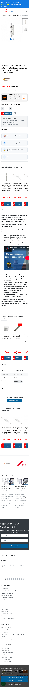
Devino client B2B (7, 662)
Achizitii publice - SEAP (8, 591)
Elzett (16, 377)
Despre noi (4, 588)
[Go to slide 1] (11, 39)
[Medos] (7, 466)
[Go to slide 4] (11, 579)
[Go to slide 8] (19, 579)
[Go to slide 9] (21, 579)
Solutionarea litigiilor (8, 639)
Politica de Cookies (7, 600)
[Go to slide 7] (17, 579)
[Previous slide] (3, 463)
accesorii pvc (18, 381)
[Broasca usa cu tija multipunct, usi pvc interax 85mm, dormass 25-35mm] (17, 177)
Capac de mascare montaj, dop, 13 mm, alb (6, 337)
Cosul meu (4, 611)
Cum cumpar (5, 609)
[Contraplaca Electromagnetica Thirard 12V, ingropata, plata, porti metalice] (6, 177)
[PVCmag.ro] (9, 10)
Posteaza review (14, 400)
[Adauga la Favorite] (15, 113)
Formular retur (6, 659)
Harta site (4, 632)
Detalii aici (24, 97)
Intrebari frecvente (7, 630)
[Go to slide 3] (9, 579)
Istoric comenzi (6, 655)
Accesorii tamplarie (6, 15)
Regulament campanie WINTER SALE (13, 634)
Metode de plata (6, 613)
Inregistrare (5, 650)
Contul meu (5, 648)
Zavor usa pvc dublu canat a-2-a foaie (17, 336)
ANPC (3, 636)
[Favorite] (24, 11)
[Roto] (22, 466)
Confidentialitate (6, 595)
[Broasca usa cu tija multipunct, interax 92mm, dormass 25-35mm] (17, 420)
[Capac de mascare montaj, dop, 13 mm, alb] (6, 328)
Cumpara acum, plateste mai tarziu (15, 97)
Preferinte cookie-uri (14, 684)
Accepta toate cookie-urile (14, 677)
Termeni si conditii (7, 593)
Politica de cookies (18, 670)
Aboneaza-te (14, 546)
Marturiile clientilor (7, 597)
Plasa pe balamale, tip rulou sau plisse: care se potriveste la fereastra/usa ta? (7, 487)
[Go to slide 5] (13, 579)
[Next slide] (25, 189)
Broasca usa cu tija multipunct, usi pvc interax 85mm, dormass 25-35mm (17, 187)
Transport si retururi (7, 616)
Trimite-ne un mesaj (11, 124)
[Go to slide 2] (13, 39)
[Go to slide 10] (24, 579)
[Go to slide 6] (15, 579)
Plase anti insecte (7, 509)
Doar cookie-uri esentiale (15, 681)
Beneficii (4, 130)
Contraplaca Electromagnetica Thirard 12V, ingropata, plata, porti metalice (6, 187)
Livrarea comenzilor (7, 618)
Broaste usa (16, 15)
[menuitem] (25, 21)
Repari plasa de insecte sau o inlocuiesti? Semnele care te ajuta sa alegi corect (21, 487)
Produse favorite (6, 657)
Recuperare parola (7, 652)
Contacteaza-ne (6, 627)
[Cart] (26, 11)
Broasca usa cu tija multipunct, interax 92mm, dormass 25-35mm (17, 430)
